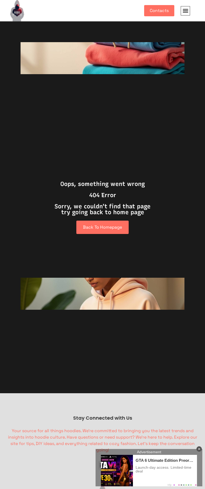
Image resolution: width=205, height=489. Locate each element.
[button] (185, 10)
